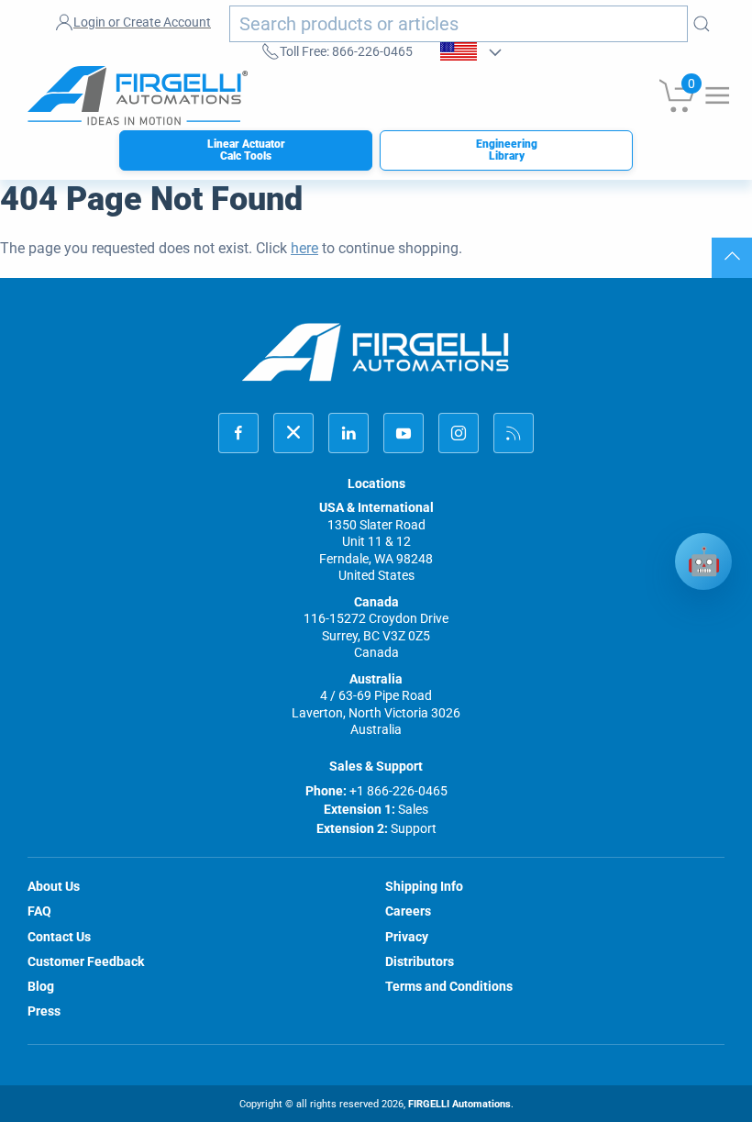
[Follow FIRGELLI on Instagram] (458, 433)
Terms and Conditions (449, 986)
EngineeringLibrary (506, 150)
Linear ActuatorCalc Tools (246, 150)
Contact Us (59, 936)
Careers (408, 911)
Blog (41, 986)
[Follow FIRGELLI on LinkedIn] (348, 433)
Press (44, 1011)
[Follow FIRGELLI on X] (293, 433)
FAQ (39, 911)
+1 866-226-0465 (398, 790)
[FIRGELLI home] (376, 351)
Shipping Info (424, 886)
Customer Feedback (86, 961)
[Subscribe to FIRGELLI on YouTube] (403, 433)
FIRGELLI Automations (459, 1104)
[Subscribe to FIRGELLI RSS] (513, 433)
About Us (54, 886)
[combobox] (458, 24)
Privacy (406, 936)
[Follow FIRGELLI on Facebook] (238, 433)
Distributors (419, 961)
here (304, 248)
